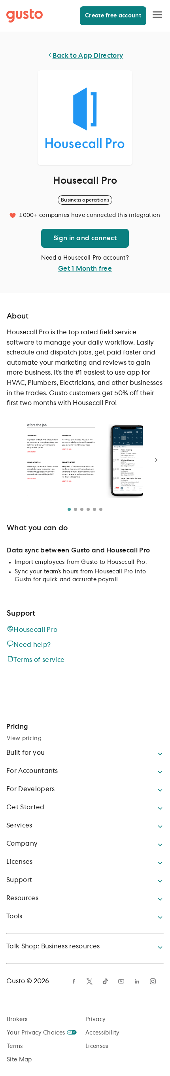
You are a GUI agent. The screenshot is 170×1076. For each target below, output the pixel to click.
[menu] (157, 15)
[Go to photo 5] (94, 509)
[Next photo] (156, 460)
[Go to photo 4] (88, 509)
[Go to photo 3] (81, 509)
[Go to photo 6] (100, 509)
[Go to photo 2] (75, 509)
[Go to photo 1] (69, 509)
